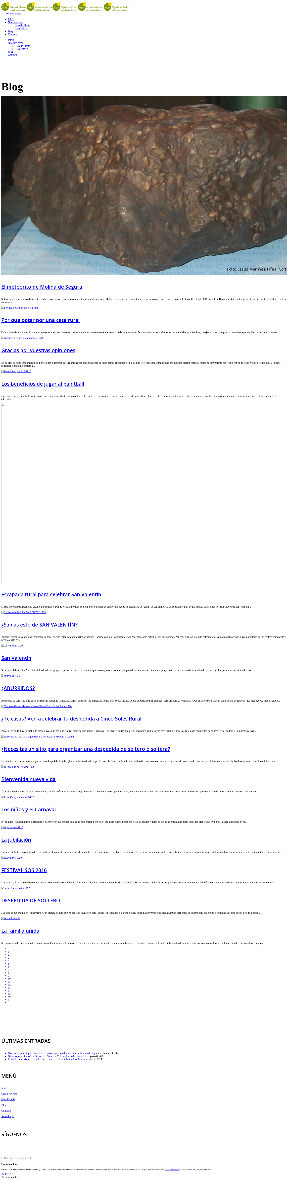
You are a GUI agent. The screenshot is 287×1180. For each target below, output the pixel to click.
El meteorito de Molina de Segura (41, 286)
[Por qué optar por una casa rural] (19, 307)
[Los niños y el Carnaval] (18, 797)
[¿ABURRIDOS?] (10, 675)
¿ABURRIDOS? (18, 688)
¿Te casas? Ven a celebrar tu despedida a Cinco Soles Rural (71, 718)
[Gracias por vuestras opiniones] (22, 338)
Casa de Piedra (9, 1093)
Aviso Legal (7, 1116)
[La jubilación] (12, 827)
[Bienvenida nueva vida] (18, 766)
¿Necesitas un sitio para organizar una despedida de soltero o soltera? (85, 748)
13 (9, 987)
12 (9, 984)
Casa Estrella (8, 1099)
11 (9, 981)
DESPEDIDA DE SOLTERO (30, 900)
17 (9, 999)
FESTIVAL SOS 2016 (24, 870)
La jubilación (16, 839)
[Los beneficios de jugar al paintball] (16, 371)
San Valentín (16, 657)
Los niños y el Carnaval (28, 809)
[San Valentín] (12, 645)
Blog (3, 1105)
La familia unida (20, 930)
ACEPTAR (7, 1174)
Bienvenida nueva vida (28, 779)
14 (9, 990)
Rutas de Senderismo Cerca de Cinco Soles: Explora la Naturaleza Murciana (48, 1059)
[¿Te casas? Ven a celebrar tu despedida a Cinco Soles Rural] (36, 706)
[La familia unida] (10, 918)
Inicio (4, 1088)
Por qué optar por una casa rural (40, 320)
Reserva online (13, 13)
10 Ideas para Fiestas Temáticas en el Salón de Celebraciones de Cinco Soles (48, 1056)
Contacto (6, 1110)
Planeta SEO (25, 1158)
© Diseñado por (10, 1158)
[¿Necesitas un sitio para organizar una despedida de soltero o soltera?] (37, 736)
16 (9, 996)
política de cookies (172, 1170)
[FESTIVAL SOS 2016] (11, 857)
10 (9, 978)
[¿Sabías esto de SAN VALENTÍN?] (23, 612)
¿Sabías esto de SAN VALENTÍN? (39, 624)
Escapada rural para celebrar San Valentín (51, 594)
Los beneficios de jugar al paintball (42, 383)
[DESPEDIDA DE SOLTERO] (16, 888)
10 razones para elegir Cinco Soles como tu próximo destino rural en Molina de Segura (53, 1053)
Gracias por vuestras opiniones (38, 350)
